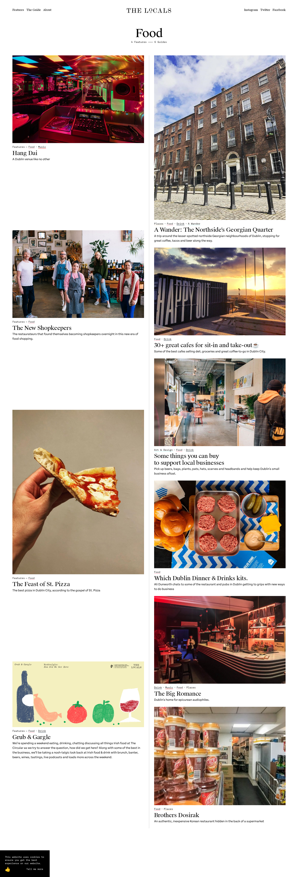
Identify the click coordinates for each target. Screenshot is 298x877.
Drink (42, 730)
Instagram (251, 10)
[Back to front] (149, 12)
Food (31, 146)
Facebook (279, 10)
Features (18, 10)
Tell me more (34, 869)
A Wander (194, 223)
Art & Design (163, 449)
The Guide (33, 10)
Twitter (265, 10)
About (47, 10)
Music (42, 146)
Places (158, 223)
